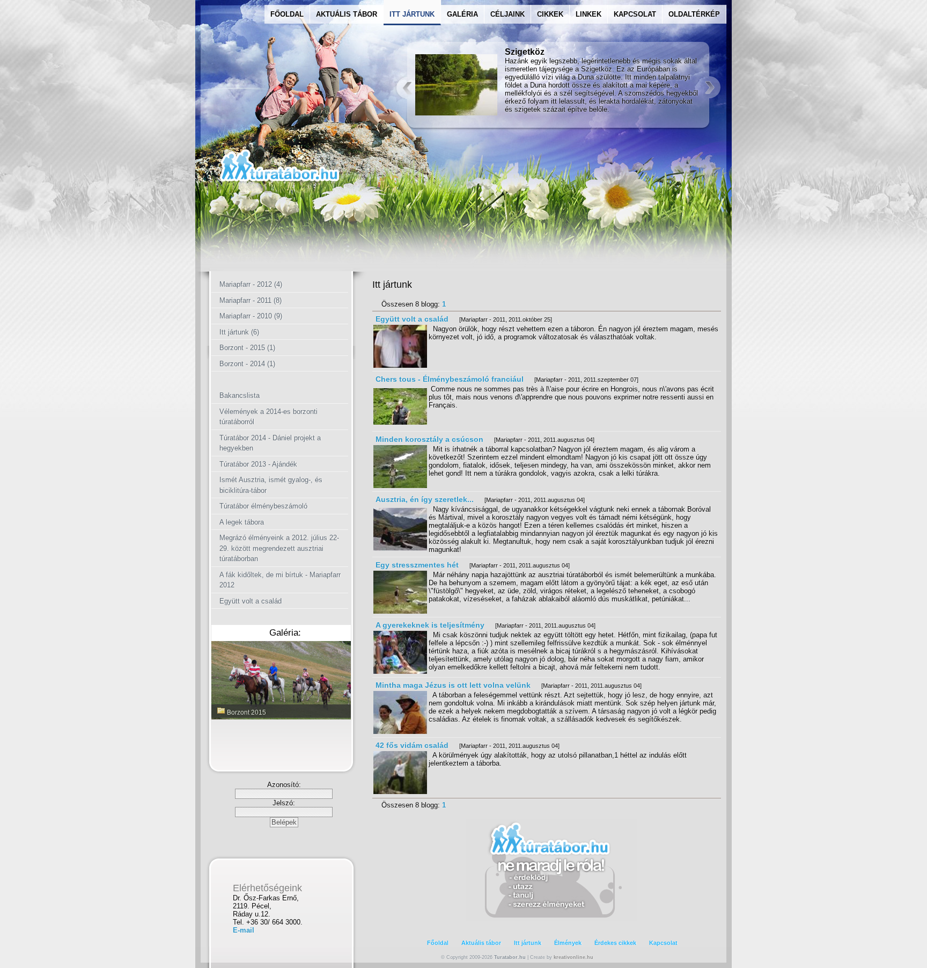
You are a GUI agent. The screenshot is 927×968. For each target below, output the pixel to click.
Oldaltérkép (694, 14)
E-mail (243, 930)
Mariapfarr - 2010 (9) (250, 316)
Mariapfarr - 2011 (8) (250, 300)
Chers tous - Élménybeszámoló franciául (450, 379)
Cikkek (550, 14)
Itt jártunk (527, 943)
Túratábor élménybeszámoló (263, 506)
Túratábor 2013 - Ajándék (258, 464)
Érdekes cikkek (615, 943)
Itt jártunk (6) (239, 332)
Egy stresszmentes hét (417, 565)
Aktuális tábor (481, 943)
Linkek (588, 14)
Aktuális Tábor (346, 14)
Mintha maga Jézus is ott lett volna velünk (453, 685)
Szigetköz (525, 51)
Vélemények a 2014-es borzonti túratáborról (268, 416)
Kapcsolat (635, 14)
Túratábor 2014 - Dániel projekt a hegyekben (270, 443)
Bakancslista (239, 395)
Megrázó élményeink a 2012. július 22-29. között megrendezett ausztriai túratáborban (279, 548)
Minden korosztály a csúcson (429, 439)
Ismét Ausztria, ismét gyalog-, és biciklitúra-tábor (270, 485)
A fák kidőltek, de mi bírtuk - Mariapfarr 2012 (280, 580)
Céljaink (507, 14)
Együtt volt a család (250, 601)
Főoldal (287, 14)
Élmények (568, 943)
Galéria (462, 14)
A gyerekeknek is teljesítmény (431, 625)
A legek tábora (241, 522)
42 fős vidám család (412, 745)
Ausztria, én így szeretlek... (425, 499)
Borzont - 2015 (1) (247, 348)
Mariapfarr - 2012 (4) (250, 284)
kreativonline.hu (573, 957)
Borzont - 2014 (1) (247, 364)
